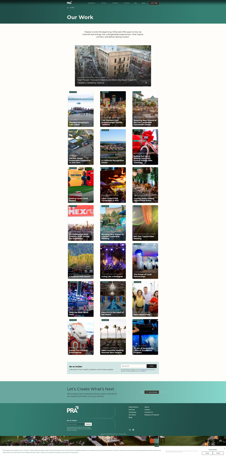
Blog (130, 417)
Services (132, 409)
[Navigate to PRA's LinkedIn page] (133, 430)
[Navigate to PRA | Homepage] (69, 2)
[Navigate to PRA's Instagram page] (130, 430)
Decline (218, 453)
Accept (207, 453)
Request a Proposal (152, 415)
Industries (132, 412)
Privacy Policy (144, 369)
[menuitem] (92, 3)
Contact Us (149, 412)
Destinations (133, 407)
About (147, 407)
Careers (147, 409)
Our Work (132, 415)
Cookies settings (213, 449)
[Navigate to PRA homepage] (73, 411)
